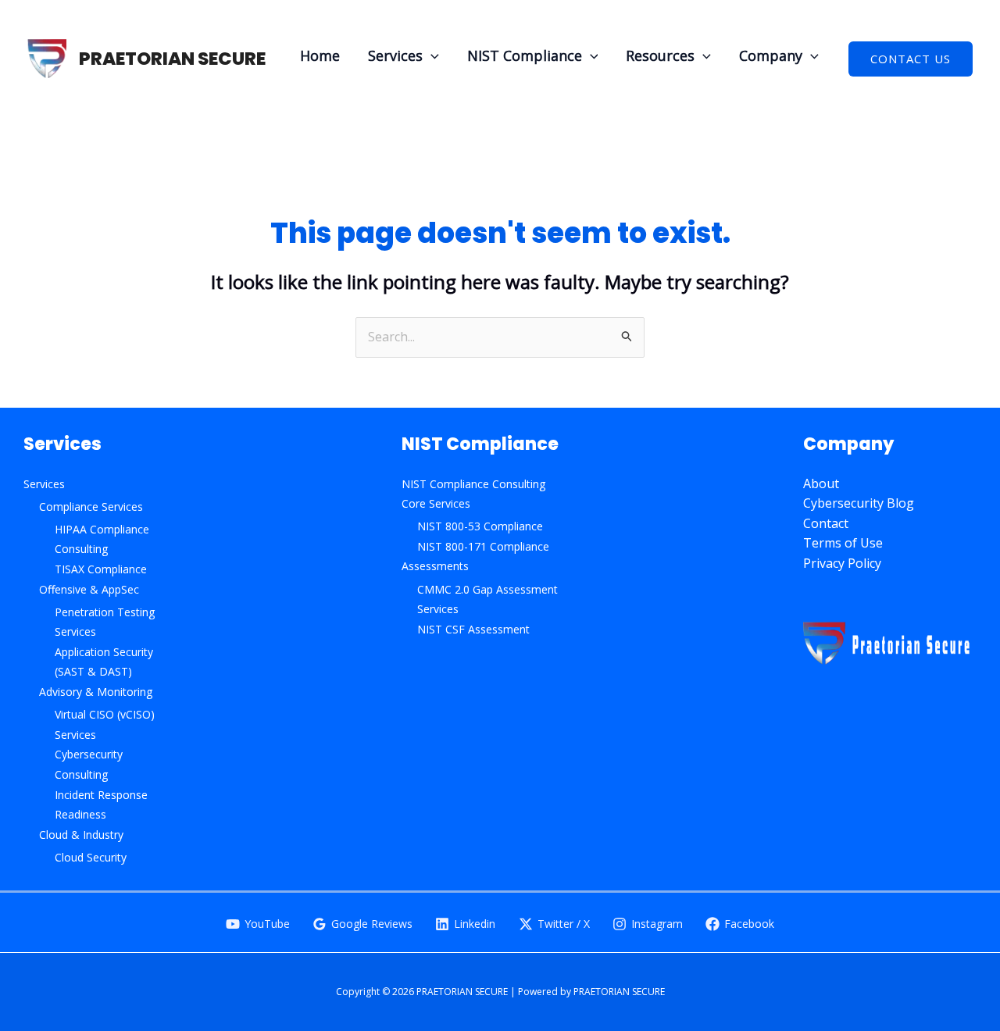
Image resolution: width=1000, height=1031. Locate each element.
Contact (825, 523)
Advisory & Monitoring (95, 691)
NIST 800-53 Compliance (480, 526)
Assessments (435, 565)
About (821, 483)
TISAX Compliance (101, 569)
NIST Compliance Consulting (473, 483)
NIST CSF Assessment (473, 629)
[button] (431, 55)
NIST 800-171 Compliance (483, 546)
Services (44, 483)
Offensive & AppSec (89, 589)
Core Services (436, 503)
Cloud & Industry (81, 834)
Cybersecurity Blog (858, 503)
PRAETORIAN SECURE (172, 58)
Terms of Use (843, 542)
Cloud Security (91, 857)
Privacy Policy (842, 563)
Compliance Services (91, 506)
